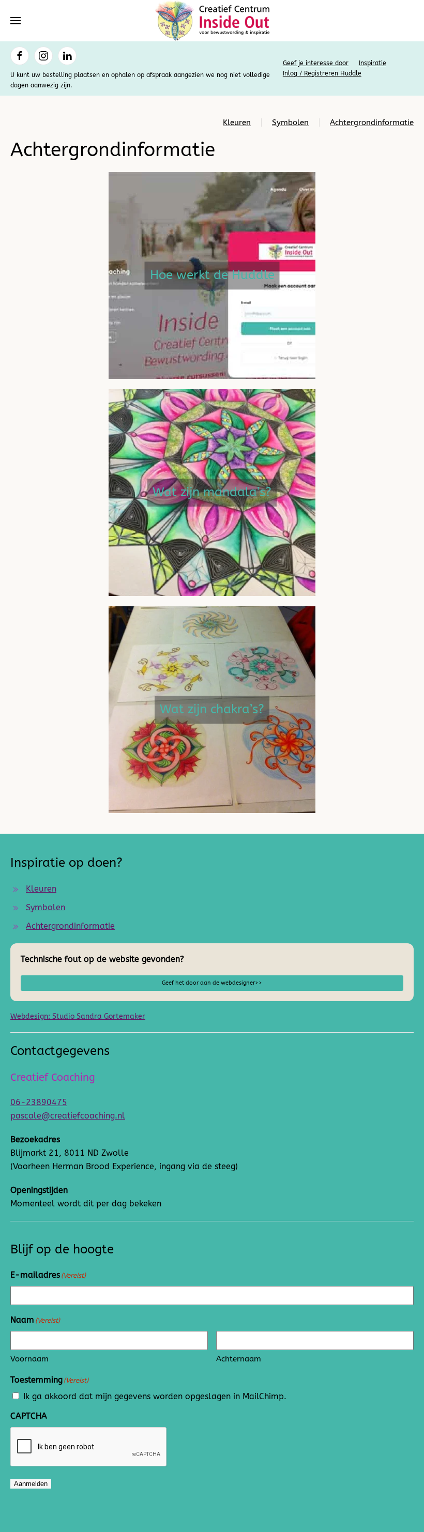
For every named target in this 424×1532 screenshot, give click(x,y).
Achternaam (238, 1359)
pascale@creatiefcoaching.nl (67, 1116)
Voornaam (29, 1359)
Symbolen (290, 122)
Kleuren (237, 122)
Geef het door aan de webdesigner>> (212, 982)
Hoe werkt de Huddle (212, 275)
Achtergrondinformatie (372, 122)
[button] (15, 20)
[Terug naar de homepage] (212, 20)
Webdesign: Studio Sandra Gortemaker (77, 1016)
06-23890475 (38, 1102)
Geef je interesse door (316, 63)
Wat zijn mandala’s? (212, 492)
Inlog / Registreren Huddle (322, 73)
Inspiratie (372, 63)
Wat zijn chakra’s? (212, 709)
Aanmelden (31, 1484)
